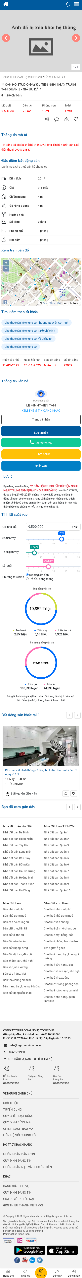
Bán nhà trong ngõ (14, 915)
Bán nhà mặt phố (13, 909)
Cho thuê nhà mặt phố (57, 909)
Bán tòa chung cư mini (17, 980)
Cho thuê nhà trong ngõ (58, 915)
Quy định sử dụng (16, 1122)
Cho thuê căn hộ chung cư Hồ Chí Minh (28, 338)
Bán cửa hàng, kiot (14, 973)
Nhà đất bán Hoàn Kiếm (18, 838)
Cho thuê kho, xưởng (56, 977)
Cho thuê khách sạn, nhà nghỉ (62, 971)
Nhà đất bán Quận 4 (56, 851)
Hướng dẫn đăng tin (19, 1154)
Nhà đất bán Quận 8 (56, 877)
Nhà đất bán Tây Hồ (15, 845)
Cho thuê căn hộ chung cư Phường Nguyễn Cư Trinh (36, 322)
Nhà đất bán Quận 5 (56, 858)
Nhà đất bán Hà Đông (16, 890)
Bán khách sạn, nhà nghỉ (18, 960)
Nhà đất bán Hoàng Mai (18, 877)
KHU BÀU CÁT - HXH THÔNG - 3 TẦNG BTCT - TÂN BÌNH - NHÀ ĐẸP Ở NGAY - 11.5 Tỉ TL (40, 772)
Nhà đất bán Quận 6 (56, 864)
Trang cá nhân (41, 419)
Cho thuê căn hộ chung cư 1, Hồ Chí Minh (30, 330)
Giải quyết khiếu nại (18, 1199)
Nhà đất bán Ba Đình (16, 832)
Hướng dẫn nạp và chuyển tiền (27, 1167)
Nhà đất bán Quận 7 (56, 871)
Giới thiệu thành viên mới (23, 1205)
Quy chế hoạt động (18, 1116)
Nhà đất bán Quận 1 (56, 832)
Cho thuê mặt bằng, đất (58, 934)
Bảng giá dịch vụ (16, 1186)
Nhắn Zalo (41, 466)
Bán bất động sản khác (17, 992)
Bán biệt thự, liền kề (15, 928)
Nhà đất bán (12, 903)
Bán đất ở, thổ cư (13, 934)
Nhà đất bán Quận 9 (56, 884)
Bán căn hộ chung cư (16, 922)
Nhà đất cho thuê (56, 903)
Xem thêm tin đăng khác (41, 410)
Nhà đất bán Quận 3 (56, 845)
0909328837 (44, 443)
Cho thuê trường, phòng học (61, 984)
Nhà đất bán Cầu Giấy (16, 858)
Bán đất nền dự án (14, 941)
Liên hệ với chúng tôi (19, 1135)
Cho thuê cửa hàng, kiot (58, 964)
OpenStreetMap (52, 303)
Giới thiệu (10, 1103)
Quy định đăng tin (17, 1160)
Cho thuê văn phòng (56, 922)
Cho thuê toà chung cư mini (61, 990)
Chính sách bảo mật (19, 1129)
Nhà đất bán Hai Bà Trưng (19, 871)
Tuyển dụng (12, 1109)
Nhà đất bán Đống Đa (16, 864)
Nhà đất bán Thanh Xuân (18, 884)
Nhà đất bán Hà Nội (17, 826)
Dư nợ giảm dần (39, 575)
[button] (77, 715)
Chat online (43, 454)
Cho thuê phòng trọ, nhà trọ (61, 941)
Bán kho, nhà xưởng (15, 967)
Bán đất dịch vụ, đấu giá (17, 954)
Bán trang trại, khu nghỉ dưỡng (22, 986)
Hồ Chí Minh (53, 77)
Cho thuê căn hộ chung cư (23, 77)
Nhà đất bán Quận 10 (57, 890)
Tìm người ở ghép (54, 948)
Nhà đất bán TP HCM (59, 826)
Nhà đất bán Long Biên (17, 851)
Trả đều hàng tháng (41, 579)
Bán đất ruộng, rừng (15, 948)
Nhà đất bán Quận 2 (56, 838)
